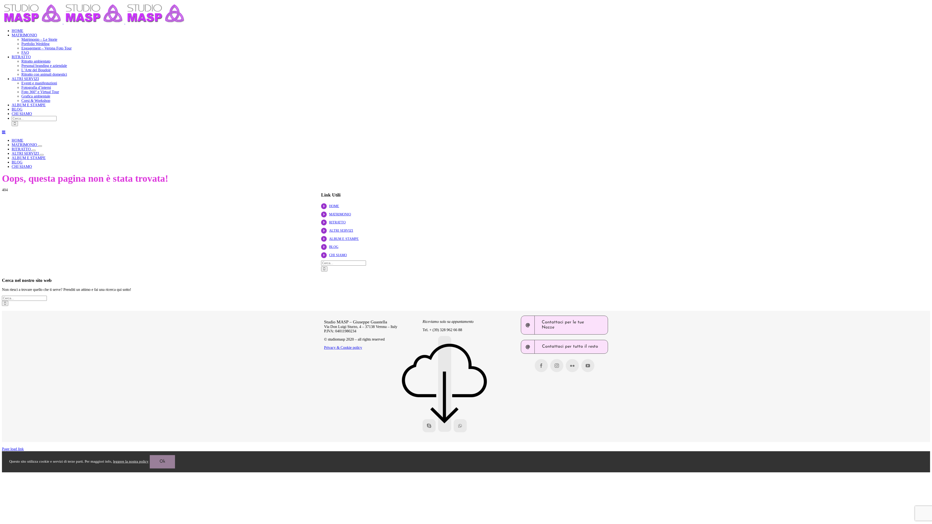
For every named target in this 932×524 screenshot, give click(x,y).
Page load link (13, 449)
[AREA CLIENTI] (444, 384)
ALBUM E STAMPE (344, 239)
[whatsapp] (460, 425)
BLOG (333, 247)
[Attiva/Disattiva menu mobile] (4, 132)
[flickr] (572, 365)
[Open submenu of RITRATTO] (34, 150)
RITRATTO (337, 222)
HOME (334, 206)
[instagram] (556, 365)
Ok (162, 461)
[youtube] (587, 365)
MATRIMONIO (340, 214)
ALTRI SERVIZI (341, 230)
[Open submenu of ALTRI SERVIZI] (42, 155)
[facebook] (541, 365)
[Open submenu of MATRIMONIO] (40, 146)
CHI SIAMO (338, 255)
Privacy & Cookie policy (343, 347)
